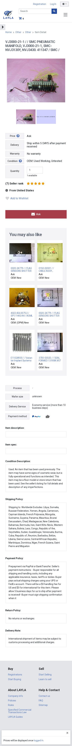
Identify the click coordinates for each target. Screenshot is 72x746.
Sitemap (43, 705)
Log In (53, 4)
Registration (39, 4)
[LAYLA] (8, 14)
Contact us (44, 696)
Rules (11, 705)
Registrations (15, 674)
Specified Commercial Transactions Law (19, 711)
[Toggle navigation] (65, 15)
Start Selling (45, 674)
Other (18, 32)
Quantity (14, 171)
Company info (15, 696)
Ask (38, 214)
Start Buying (14, 679)
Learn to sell (45, 679)
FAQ (41, 700)
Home (8, 32)
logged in (38, 740)
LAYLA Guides (15, 717)
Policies (12, 700)
